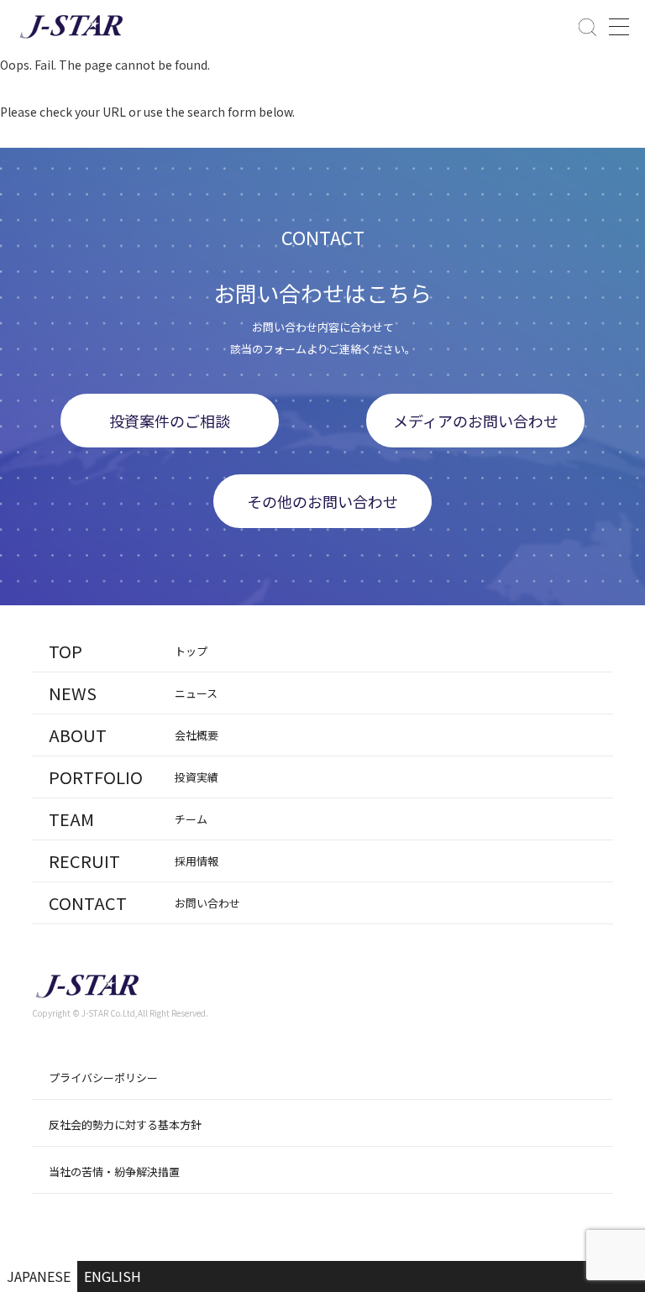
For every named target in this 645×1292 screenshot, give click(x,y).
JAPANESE (39, 1276)
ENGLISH (112, 1276)
